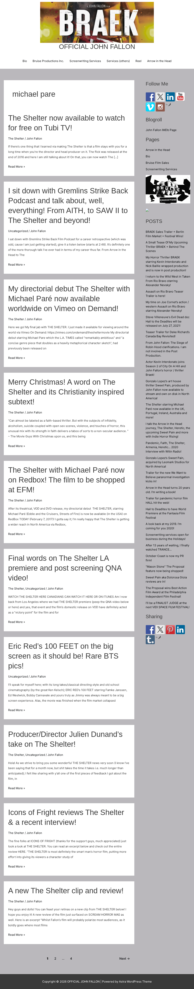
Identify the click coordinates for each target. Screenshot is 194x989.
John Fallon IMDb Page (161, 130)
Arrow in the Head (159, 61)
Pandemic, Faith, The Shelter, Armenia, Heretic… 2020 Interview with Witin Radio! (165, 447)
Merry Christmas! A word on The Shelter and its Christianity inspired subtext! (66, 392)
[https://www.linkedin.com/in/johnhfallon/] (170, 96)
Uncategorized (18, 231)
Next (124, 958)
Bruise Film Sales (157, 163)
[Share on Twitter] (160, 629)
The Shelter (16, 138)
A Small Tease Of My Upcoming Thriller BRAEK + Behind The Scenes (167, 247)
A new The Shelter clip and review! (66, 890)
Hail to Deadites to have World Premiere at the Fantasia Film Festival (166, 513)
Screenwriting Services (85, 61)
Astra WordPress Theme (135, 981)
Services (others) (118, 61)
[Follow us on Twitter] (160, 96)
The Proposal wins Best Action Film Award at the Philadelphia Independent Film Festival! (166, 592)
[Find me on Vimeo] (150, 106)
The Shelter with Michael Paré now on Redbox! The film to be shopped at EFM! (66, 480)
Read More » (16, 167)
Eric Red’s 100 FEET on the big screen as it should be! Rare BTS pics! (63, 656)
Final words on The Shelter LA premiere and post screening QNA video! (64, 568)
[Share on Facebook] (150, 629)
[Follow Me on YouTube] (180, 96)
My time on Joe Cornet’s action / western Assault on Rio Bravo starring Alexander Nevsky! (167, 306)
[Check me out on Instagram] (160, 106)
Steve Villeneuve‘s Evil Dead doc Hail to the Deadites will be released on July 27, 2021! (167, 321)
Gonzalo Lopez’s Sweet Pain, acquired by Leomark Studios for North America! (167, 462)
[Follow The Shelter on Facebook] (150, 96)
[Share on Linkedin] (180, 629)
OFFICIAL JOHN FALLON (97, 46)
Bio (25, 61)
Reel (138, 61)
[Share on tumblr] (150, 639)
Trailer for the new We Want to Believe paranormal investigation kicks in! (168, 477)
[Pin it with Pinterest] (170, 629)
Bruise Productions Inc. (48, 61)
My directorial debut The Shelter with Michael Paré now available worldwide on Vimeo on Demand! (69, 299)
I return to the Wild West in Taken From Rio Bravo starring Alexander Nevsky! (168, 281)
